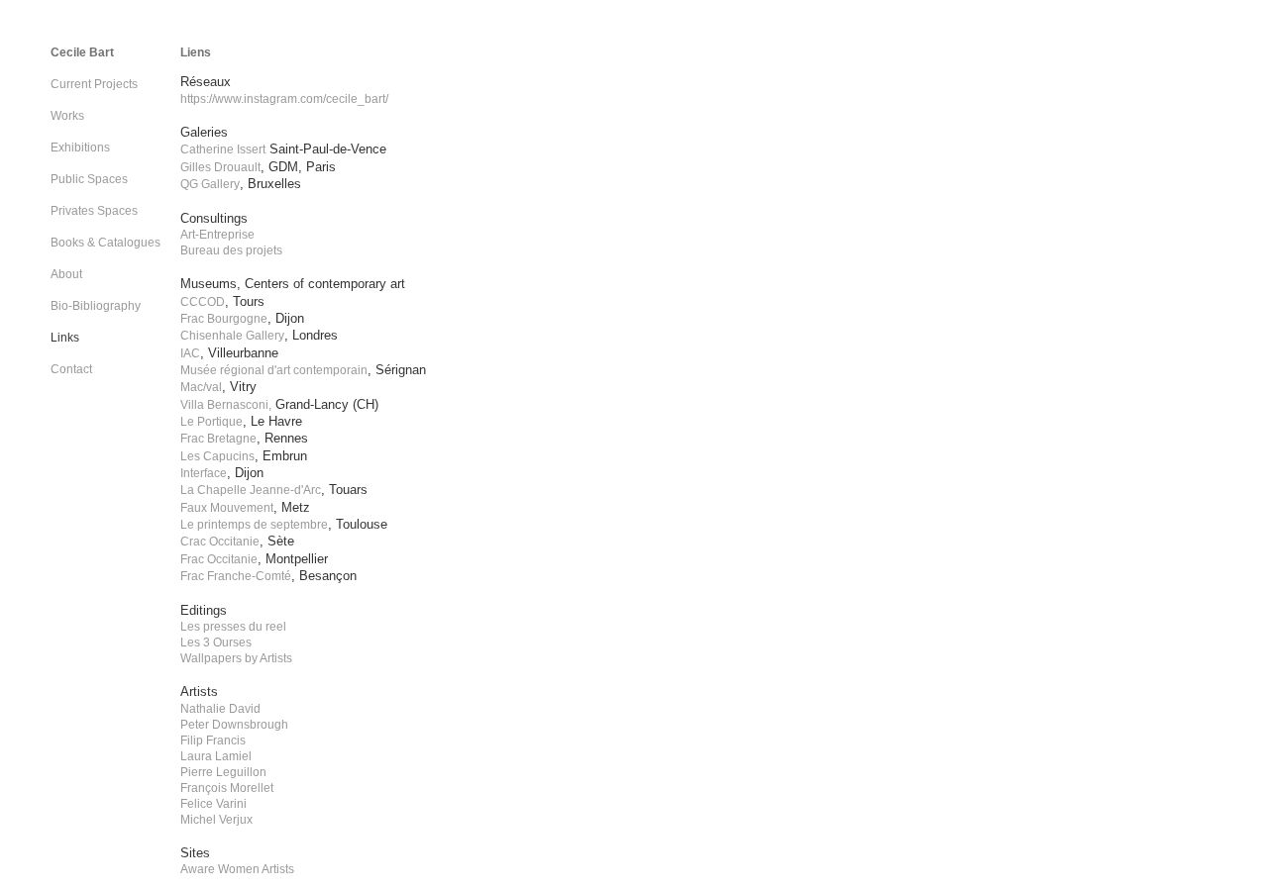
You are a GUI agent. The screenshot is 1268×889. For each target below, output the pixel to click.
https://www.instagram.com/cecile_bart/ (284, 99)
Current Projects (94, 84)
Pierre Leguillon (223, 772)
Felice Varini (213, 804)
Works (67, 116)
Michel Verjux (216, 820)
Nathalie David (220, 709)
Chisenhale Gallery (232, 336)
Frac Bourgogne (223, 319)
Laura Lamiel (216, 756)
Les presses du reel (233, 627)
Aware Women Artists (237, 869)
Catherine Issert (222, 149)
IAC (190, 353)
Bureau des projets (231, 250)
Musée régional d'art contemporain (274, 370)
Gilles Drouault (220, 167)
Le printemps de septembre (254, 525)
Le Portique (211, 422)
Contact (71, 369)
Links (65, 338)
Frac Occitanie (219, 559)
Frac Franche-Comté (235, 576)
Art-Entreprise (217, 235)
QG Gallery (210, 184)
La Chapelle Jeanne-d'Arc (250, 490)
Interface (203, 473)
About (66, 274)
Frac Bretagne (218, 438)
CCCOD (202, 302)
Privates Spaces (94, 211)
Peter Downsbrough (234, 725)
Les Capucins (217, 456)
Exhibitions (80, 147)
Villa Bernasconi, (225, 405)
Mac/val (201, 387)
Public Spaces (89, 179)
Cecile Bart (82, 52)
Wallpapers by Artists (236, 658)
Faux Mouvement (226, 508)
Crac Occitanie (220, 541)
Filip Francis (213, 740)
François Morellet (226, 788)
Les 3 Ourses (216, 642)
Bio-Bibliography (96, 306)
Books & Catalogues (105, 242)
